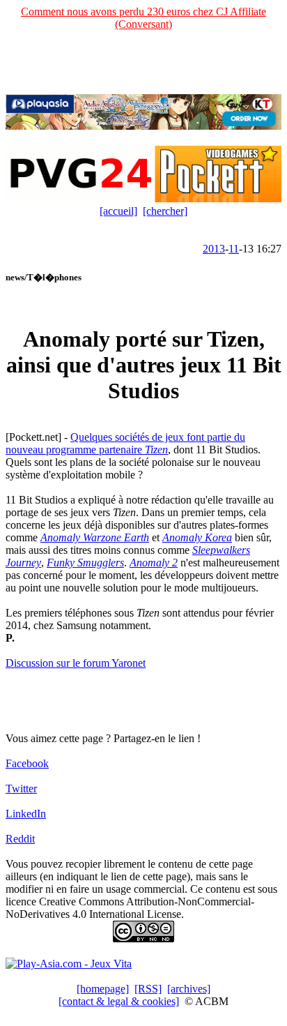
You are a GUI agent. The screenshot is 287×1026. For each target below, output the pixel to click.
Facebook (27, 763)
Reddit (20, 839)
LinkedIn (26, 814)
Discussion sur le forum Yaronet (76, 663)
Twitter (21, 788)
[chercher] (165, 211)
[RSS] (148, 989)
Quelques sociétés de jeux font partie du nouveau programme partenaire (125, 443)
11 (233, 249)
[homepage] (103, 989)
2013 (214, 249)
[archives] (188, 989)
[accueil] (118, 211)
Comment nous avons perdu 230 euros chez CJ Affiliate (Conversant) (143, 18)
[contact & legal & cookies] (119, 1001)
